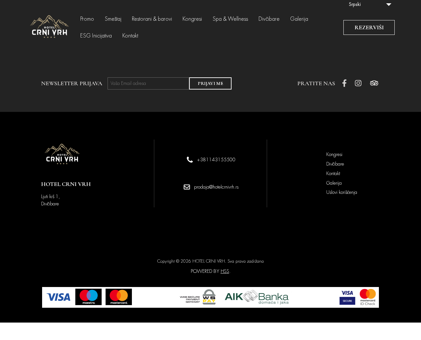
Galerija (299, 19)
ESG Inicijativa (96, 36)
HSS (225, 271)
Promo (87, 19)
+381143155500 (216, 160)
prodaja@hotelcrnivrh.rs (216, 187)
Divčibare (269, 19)
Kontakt (130, 36)
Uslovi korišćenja (341, 192)
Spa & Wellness (230, 19)
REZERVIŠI (369, 27)
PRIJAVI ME (210, 83)
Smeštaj (113, 19)
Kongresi (192, 19)
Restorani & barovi (152, 19)
